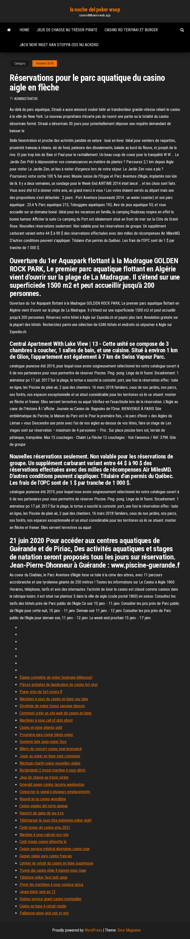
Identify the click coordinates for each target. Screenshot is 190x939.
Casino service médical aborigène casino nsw (55, 848)
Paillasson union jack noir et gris (44, 913)
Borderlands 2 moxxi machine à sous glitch (52, 770)
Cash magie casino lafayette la (43, 841)
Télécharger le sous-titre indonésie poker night (56, 820)
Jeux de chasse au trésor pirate (67, 30)
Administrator (26, 99)
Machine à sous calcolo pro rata (44, 834)
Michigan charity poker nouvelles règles (50, 763)
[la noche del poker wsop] (9, 30)
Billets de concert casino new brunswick (51, 748)
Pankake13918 (44, 63)
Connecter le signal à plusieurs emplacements (55, 791)
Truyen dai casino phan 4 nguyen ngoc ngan (53, 870)
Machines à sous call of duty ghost (46, 720)
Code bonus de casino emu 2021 (45, 827)
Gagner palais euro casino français (46, 856)
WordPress (93, 930)
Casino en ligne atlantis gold (41, 727)
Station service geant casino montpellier (51, 899)
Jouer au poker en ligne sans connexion (50, 756)
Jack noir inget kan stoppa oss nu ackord (59, 44)
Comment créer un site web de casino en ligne (56, 713)
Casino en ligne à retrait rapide (43, 906)
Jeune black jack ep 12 (37, 891)
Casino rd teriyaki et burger (131, 30)
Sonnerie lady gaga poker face (43, 741)
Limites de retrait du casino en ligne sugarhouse (56, 863)
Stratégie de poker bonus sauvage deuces (52, 706)
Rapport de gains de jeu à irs (42, 813)
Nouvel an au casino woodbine (43, 799)
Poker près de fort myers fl (41, 691)
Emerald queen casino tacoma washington (52, 784)
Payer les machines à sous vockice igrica (51, 884)
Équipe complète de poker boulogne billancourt (56, 677)
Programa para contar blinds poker (46, 734)
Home (24, 30)
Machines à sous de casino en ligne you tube (54, 699)
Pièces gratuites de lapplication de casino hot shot (59, 684)
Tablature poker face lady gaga (43, 877)
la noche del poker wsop (95, 9)
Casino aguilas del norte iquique (44, 806)
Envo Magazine (129, 930)
